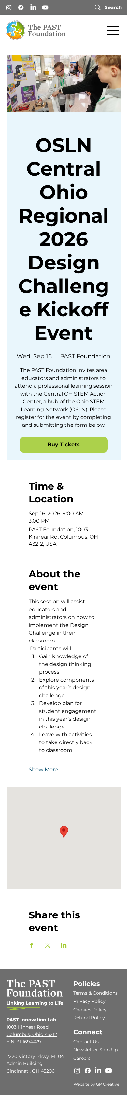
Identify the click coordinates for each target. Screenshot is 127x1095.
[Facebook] (20, 7)
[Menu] (114, 30)
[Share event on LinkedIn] (64, 945)
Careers (82, 1058)
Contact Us (86, 1042)
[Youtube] (45, 7)
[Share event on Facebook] (32, 945)
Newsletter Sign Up (95, 1050)
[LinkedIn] (33, 7)
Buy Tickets (64, 444)
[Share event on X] (48, 945)
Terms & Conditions (95, 993)
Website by (85, 1084)
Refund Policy (89, 1018)
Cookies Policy (89, 1010)
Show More (43, 769)
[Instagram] (8, 7)
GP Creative (107, 1084)
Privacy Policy (89, 1001)
